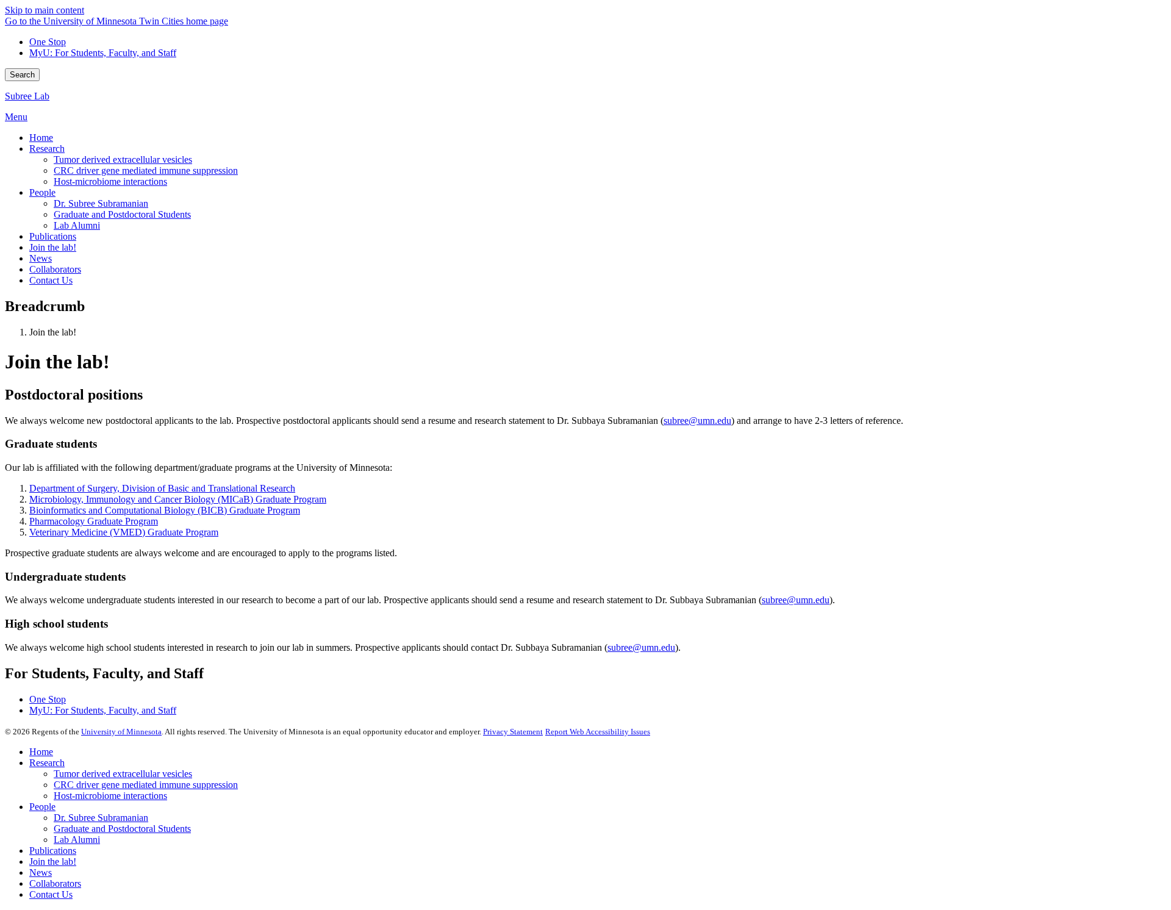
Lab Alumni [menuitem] (77, 225)
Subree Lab (27, 96)
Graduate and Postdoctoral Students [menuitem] (122, 214)
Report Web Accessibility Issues (597, 731)
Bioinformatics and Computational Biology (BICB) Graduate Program (164, 510)
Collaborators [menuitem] (55, 269)
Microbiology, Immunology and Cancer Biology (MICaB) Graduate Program (177, 499)
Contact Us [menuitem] (51, 280)
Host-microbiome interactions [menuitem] (110, 181)
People (42, 806)
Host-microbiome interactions (110, 795)
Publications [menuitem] (52, 236)
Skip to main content (44, 10)
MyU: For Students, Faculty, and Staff (102, 53)
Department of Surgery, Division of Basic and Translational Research (162, 488)
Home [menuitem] (41, 137)
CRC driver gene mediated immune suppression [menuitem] (146, 170)
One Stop (47, 42)
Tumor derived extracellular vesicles (123, 773)
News (40, 872)
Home (41, 752)
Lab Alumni (77, 839)
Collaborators (55, 883)
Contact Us (51, 894)
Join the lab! (52, 861)
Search (22, 74)
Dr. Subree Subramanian (101, 817)
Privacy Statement (513, 731)
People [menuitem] (42, 192)
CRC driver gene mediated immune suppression (146, 784)
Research (47, 763)
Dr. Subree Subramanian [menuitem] (101, 203)
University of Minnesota (121, 731)
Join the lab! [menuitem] (52, 247)
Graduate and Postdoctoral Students (122, 828)
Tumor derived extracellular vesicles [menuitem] (123, 159)
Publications (52, 850)
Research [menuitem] (47, 148)
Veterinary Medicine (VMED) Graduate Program (123, 532)
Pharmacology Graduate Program (93, 521)
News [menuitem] (40, 258)
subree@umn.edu (697, 420)
